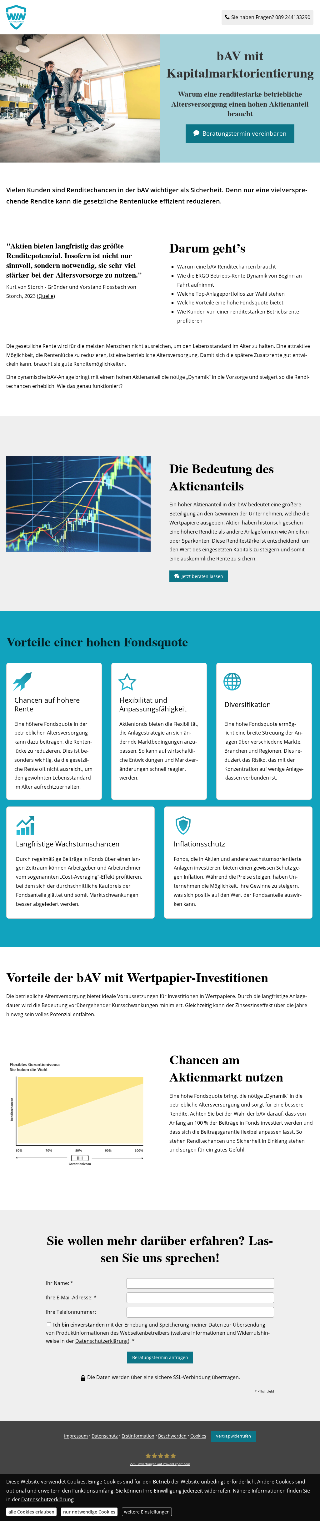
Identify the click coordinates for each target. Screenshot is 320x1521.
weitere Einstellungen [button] (147, 1512)
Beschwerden (172, 1436)
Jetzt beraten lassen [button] (202, 576)
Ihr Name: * (59, 1283)
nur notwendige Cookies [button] (89, 1512)
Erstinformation (138, 1436)
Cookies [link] (198, 1436)
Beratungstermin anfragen (160, 1357)
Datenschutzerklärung (101, 1341)
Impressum (76, 1436)
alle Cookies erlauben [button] (31, 1512)
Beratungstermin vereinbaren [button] (244, 133)
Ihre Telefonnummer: (71, 1311)
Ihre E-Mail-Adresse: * (71, 1297)
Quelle (45, 296)
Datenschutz (105, 1436)
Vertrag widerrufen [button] (233, 1436)
